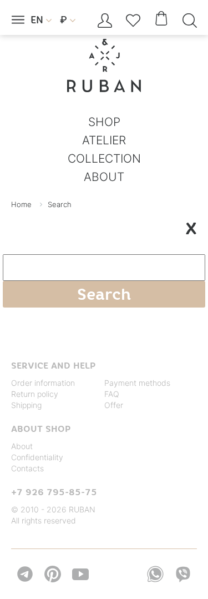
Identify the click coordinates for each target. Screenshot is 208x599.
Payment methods (137, 382)
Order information (43, 382)
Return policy (34, 394)
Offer (113, 405)
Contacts (27, 468)
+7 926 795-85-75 (54, 491)
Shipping (26, 405)
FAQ (111, 394)
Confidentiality (37, 457)
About (22, 446)
